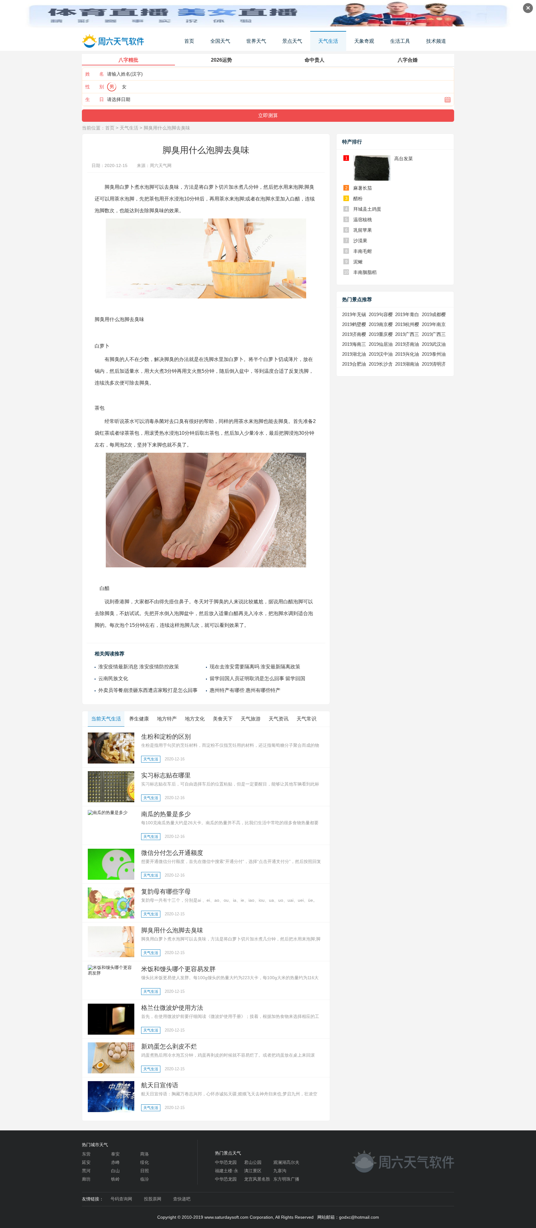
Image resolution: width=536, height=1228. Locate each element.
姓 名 (94, 74)
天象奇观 (364, 41)
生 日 (94, 99)
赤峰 (115, 1162)
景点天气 (292, 41)
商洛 (144, 1153)
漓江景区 (252, 1170)
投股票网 (152, 1198)
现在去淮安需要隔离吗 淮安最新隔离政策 (255, 666)
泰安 (115, 1153)
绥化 (144, 1162)
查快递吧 (181, 1198)
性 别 (94, 86)
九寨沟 (279, 1170)
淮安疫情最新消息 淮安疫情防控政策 (138, 666)
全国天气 (220, 41)
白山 (115, 1170)
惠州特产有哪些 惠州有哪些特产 (245, 690)
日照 (144, 1170)
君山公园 (252, 1162)
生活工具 (400, 41)
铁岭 (115, 1179)
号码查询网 (121, 1198)
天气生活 (328, 41)
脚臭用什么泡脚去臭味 (167, 127)
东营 (86, 1153)
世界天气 (256, 41)
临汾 (144, 1179)
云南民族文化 (113, 678)
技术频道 (436, 41)
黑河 (86, 1170)
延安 (86, 1162)
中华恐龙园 (226, 1162)
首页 (189, 41)
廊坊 (86, 1179)
